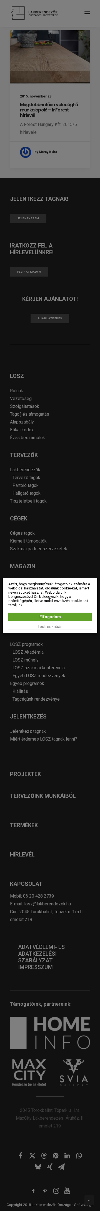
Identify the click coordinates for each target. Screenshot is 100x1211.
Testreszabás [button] (50, 626)
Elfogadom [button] (50, 616)
